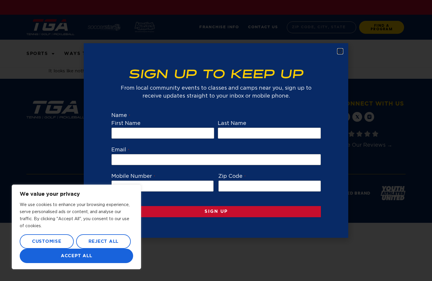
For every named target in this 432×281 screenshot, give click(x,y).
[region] (76, 227)
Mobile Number (133, 176)
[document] (216, 140)
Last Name (232, 123)
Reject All (103, 241)
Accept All (76, 256)
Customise (46, 241)
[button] (340, 51)
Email (120, 150)
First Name (126, 123)
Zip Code (232, 176)
